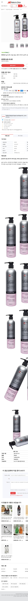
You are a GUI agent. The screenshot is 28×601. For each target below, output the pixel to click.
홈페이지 (2, 9)
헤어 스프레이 (5, 586)
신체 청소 (3, 571)
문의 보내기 (13, 65)
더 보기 (2, 589)
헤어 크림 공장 (22, 583)
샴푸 (21, 9)
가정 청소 (15, 571)
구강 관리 (15, 569)
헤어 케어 (3, 569)
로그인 (17, 129)
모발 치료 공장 (5, 583)
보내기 (13, 493)
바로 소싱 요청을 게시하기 (16, 495)
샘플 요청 (24, 68)
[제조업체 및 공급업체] (14, 2)
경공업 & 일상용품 (9, 9)
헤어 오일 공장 (14, 583)
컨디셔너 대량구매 (14, 586)
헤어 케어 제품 (16, 9)
